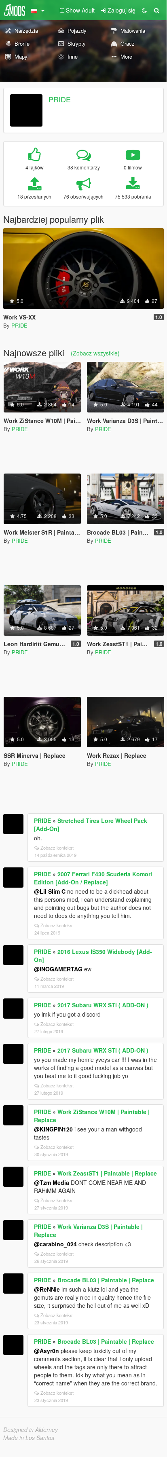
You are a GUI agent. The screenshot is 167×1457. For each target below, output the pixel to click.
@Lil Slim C (50, 891)
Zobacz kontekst (57, 847)
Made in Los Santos (28, 1438)
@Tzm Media (51, 1182)
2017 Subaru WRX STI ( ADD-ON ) (102, 1005)
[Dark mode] (144, 10)
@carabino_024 (55, 1244)
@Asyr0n (46, 1351)
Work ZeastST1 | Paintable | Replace (107, 1173)
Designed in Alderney (30, 1429)
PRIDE (60, 99)
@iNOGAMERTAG (58, 969)
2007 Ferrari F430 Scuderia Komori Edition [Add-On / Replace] (93, 878)
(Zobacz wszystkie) (95, 353)
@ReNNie (47, 1289)
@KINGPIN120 (53, 1129)
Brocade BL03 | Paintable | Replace (105, 1280)
